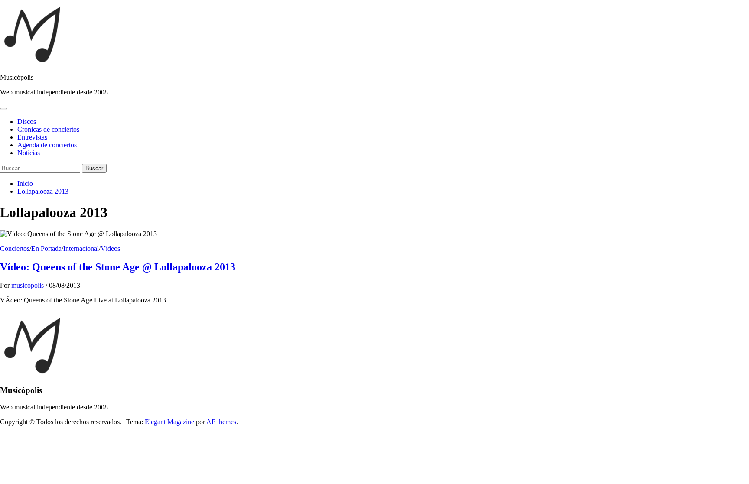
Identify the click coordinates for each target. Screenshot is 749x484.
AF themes (221, 422)
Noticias (28, 152)
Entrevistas (32, 137)
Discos (26, 121)
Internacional (81, 248)
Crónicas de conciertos (48, 129)
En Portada (46, 248)
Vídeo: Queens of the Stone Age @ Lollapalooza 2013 (117, 267)
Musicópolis (16, 77)
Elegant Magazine (169, 422)
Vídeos (110, 248)
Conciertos (14, 248)
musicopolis (28, 285)
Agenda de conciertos (47, 145)
